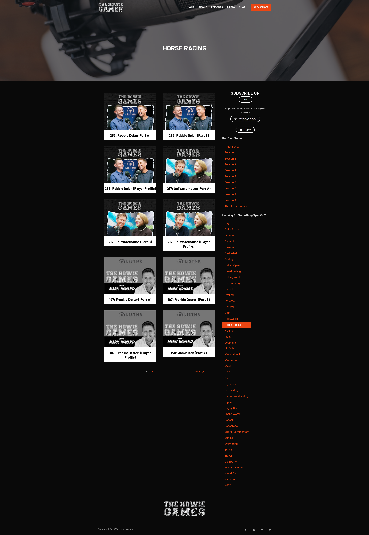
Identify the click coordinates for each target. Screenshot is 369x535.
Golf (227, 312)
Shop (242, 7)
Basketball (231, 253)
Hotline (229, 330)
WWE (228, 485)
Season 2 (230, 158)
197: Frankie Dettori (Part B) (189, 299)
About (203, 7)
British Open (232, 265)
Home (190, 7)
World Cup (231, 473)
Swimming (231, 443)
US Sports (231, 461)
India (228, 336)
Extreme (230, 301)
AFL (227, 223)
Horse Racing (233, 324)
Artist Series (232, 146)
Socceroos (231, 426)
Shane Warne (232, 414)
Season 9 (230, 200)
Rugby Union (232, 408)
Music (228, 366)
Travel (228, 455)
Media (231, 7)
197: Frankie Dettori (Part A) (130, 299)
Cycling (229, 295)
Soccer (229, 420)
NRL (227, 378)
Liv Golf (229, 348)
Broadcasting (233, 271)
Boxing (229, 259)
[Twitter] (270, 529)
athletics (230, 235)
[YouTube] (262, 529)
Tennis (229, 449)
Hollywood (231, 318)
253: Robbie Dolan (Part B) (189, 135)
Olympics (230, 384)
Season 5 (230, 176)
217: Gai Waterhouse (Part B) (130, 242)
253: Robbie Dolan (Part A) (130, 135)
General (229, 307)
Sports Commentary (237, 431)
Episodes (217, 7)
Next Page (200, 371)
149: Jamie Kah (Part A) (189, 353)
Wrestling (230, 479)
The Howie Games (236, 206)
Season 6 (230, 182)
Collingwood (232, 277)
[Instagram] (254, 529)
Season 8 (230, 194)
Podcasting (232, 390)
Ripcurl (229, 402)
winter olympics (234, 467)
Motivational (232, 354)
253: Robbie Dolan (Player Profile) (130, 188)
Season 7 (230, 188)
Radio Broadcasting (237, 396)
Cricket (229, 289)
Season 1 (230, 152)
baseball (230, 247)
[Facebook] (246, 529)
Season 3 (230, 164)
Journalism (231, 342)
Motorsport (231, 360)
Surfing (229, 437)
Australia (230, 241)
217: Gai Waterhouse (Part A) (188, 188)
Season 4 (230, 170)
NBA (227, 372)
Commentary (232, 283)
